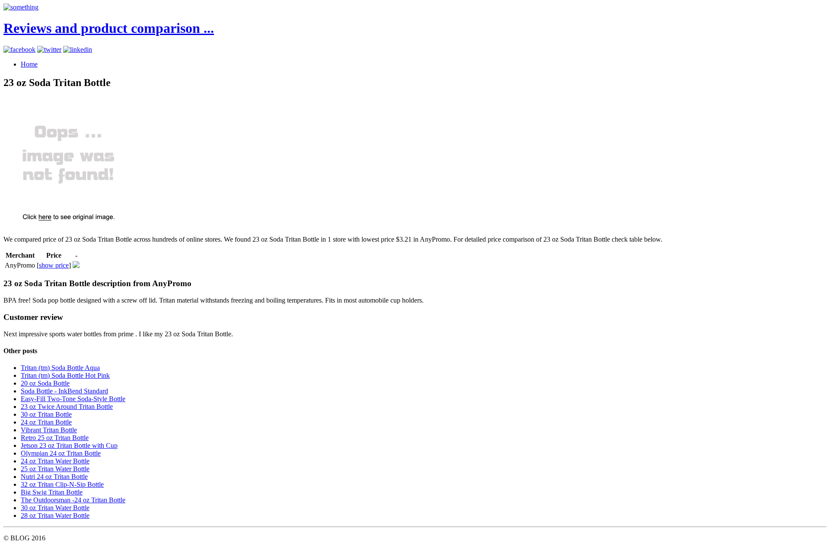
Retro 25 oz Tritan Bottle (55, 437)
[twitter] (49, 49)
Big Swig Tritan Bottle (52, 492)
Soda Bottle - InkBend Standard (64, 391)
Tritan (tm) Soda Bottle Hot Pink (65, 375)
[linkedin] (77, 49)
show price (54, 265)
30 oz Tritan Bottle (46, 414)
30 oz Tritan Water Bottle (55, 507)
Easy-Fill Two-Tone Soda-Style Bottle (73, 398)
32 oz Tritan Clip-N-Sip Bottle (62, 484)
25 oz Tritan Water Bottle (55, 468)
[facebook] (19, 49)
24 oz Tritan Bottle (46, 422)
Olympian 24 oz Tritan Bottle (61, 453)
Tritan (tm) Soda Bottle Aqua (60, 367)
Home (29, 64)
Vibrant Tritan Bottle (49, 430)
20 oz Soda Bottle (45, 383)
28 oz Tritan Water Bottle (55, 515)
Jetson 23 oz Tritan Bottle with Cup (69, 445)
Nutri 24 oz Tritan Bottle (54, 476)
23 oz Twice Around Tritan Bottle (67, 406)
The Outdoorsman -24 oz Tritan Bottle (73, 500)
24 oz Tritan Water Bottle (55, 461)
